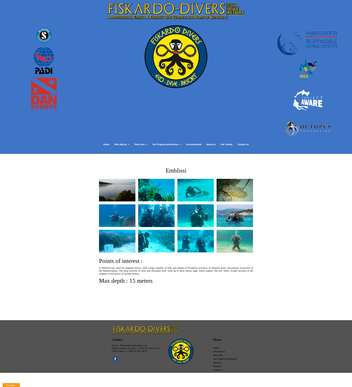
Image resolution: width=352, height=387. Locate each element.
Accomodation (193, 144)
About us (211, 144)
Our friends (227, 144)
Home (106, 144)
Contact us (243, 144)
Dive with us (120, 144)
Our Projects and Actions (165, 144)
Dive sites (139, 144)
